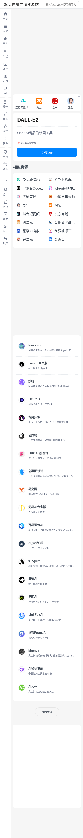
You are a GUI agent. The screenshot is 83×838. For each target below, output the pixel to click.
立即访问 (47, 152)
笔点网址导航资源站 (21, 4)
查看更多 (47, 712)
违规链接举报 (28, 143)
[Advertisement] (41, 50)
